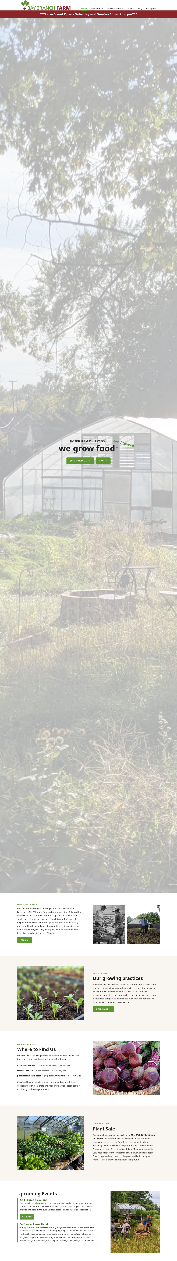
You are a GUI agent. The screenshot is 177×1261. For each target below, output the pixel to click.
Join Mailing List (80, 461)
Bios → (24, 940)
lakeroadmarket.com (47, 1065)
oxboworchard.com (44, 1070)
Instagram (151, 8)
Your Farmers (97, 8)
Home (84, 8)
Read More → (103, 1009)
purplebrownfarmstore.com (56, 1075)
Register (27, 1217)
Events (131, 8)
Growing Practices (115, 8)
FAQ (140, 8)
